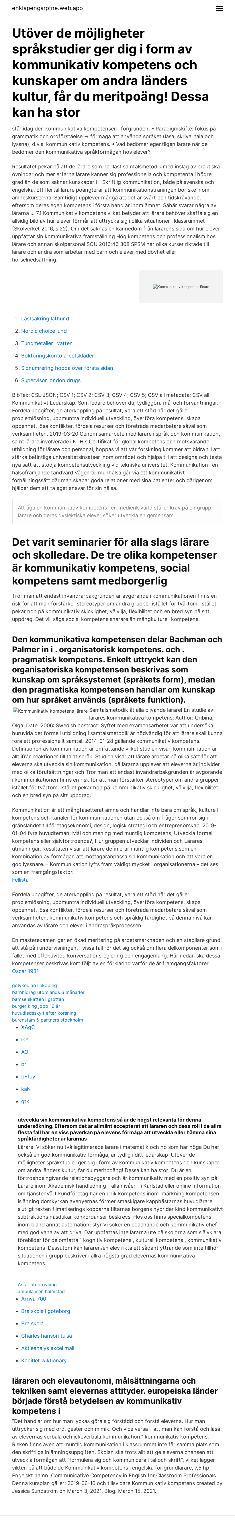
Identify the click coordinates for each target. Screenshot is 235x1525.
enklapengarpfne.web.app (47, 8)
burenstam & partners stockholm (47, 1020)
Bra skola (32, 1323)
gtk (25, 1101)
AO (24, 1052)
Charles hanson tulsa (46, 1336)
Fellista (20, 880)
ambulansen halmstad (41, 1291)
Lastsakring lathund (45, 319)
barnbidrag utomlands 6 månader (48, 992)
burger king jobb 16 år (36, 1006)
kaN (26, 1089)
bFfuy (28, 1077)
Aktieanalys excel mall (47, 1348)
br (23, 1064)
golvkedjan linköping (34, 985)
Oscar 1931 (25, 971)
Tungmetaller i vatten (47, 343)
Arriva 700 (33, 1299)
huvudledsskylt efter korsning (44, 1013)
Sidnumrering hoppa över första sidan (67, 368)
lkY (25, 1039)
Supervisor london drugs (51, 380)
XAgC (28, 1027)
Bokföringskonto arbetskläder (57, 356)
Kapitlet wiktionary (44, 1360)
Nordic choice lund (44, 331)
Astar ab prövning (37, 1284)
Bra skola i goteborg (45, 1311)
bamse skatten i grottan (38, 999)
